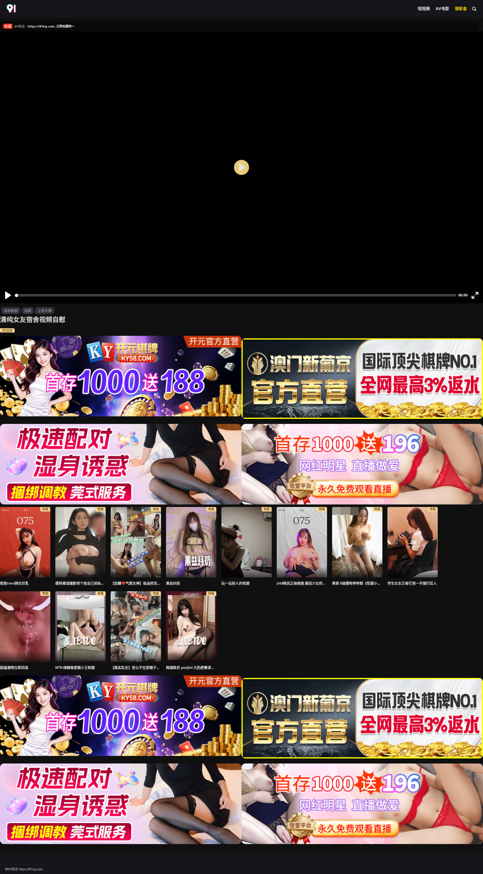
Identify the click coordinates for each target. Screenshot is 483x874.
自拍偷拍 (11, 310)
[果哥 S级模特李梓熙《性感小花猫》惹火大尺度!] (357, 542)
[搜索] (474, 8)
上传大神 (44, 310)
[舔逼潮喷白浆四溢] (25, 626)
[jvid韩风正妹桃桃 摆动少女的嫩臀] (302, 542)
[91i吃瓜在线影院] (11, 9)
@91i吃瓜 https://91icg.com (24, 869)
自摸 (27, 310)
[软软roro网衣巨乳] (25, 542)
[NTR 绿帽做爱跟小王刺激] (80, 626)
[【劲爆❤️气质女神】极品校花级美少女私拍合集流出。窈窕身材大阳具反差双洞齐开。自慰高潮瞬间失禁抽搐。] (136, 542)
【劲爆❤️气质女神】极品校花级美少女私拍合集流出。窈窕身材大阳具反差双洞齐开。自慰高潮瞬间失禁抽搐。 (136, 583)
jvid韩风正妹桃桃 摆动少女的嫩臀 (302, 583)
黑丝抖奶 (173, 583)
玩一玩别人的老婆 (235, 583)
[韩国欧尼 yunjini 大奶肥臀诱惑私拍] (191, 626)
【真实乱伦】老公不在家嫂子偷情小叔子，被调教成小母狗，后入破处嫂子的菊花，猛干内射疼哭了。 (136, 667)
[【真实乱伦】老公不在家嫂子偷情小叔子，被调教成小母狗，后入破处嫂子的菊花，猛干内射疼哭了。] (136, 626)
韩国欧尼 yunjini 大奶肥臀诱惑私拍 (191, 667)
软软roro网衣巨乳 (14, 583)
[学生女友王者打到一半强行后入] (412, 542)
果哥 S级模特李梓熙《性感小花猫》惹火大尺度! (357, 583)
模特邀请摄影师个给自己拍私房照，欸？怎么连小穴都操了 (80, 583)
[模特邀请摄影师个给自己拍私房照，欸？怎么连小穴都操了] (80, 542)
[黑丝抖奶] (191, 542)
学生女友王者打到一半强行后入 (412, 583)
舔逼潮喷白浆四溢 (14, 667)
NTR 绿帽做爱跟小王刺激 (75, 667)
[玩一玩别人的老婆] (246, 542)
